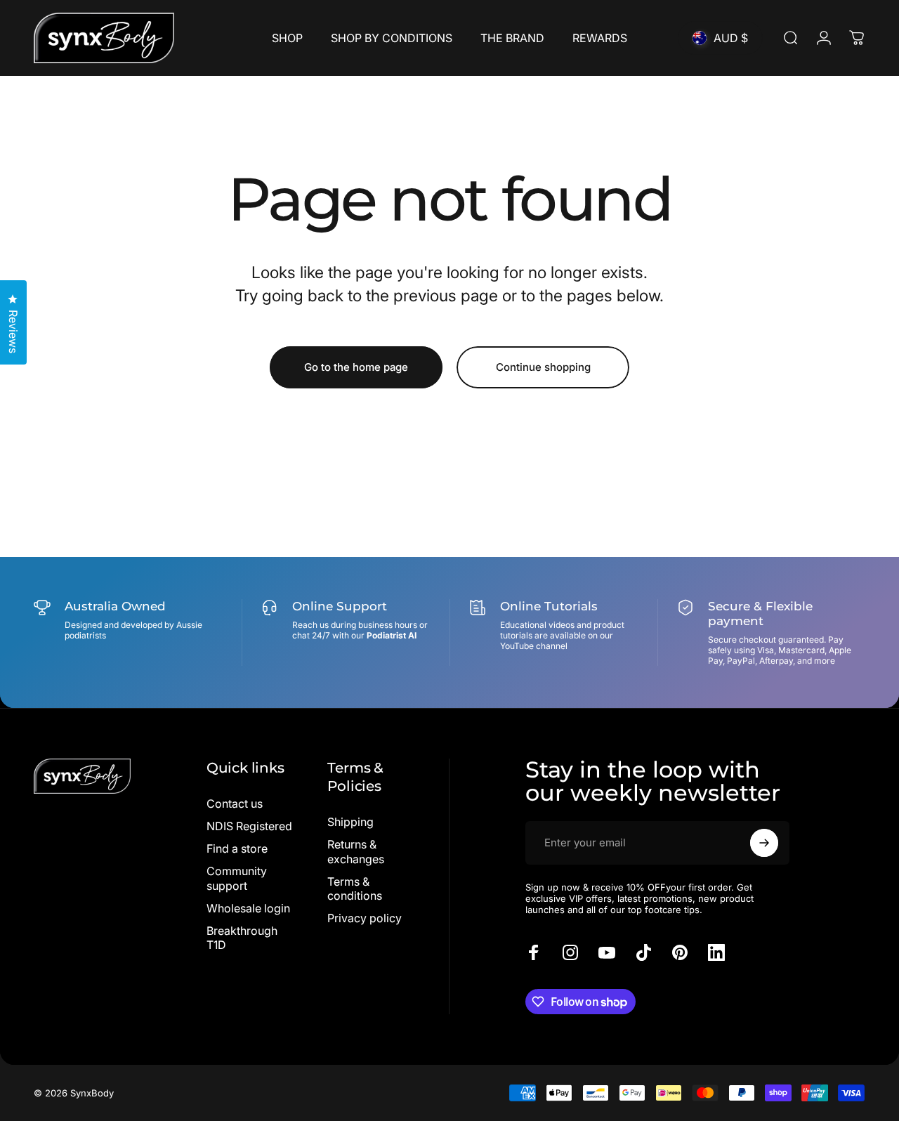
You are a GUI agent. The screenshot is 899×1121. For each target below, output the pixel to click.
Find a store (237, 848)
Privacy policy (364, 918)
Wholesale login (248, 908)
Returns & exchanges (355, 851)
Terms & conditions (354, 888)
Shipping (350, 822)
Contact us (234, 803)
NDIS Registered (249, 826)
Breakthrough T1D (241, 938)
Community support (236, 878)
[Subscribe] (764, 843)
